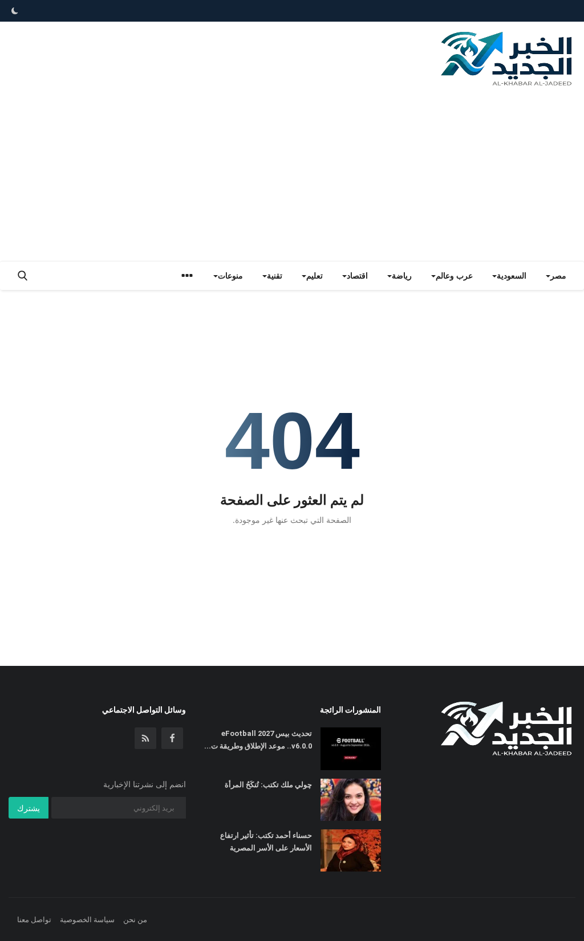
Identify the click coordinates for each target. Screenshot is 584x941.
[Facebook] (172, 738)
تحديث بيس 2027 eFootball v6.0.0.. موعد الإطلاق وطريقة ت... (257, 739)
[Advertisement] (292, 175)
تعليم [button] (314, 275)
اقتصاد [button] (357, 275)
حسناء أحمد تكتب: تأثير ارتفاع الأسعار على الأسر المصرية (265, 841)
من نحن (135, 919)
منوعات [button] (230, 275)
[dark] (15, 10)
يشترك (28, 808)
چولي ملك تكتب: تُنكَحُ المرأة (268, 784)
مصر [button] (558, 275)
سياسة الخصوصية (87, 919)
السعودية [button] (511, 275)
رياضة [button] (402, 275)
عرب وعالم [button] (454, 275)
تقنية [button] (274, 275)
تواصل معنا (34, 919)
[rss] (145, 738)
